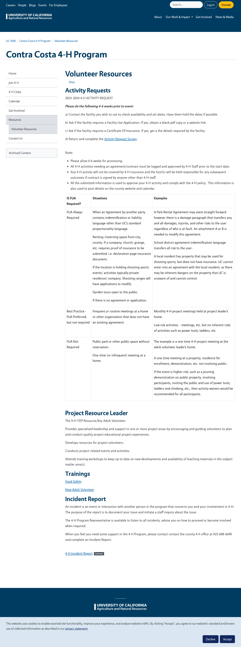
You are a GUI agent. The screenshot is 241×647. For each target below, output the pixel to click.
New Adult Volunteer (79, 489)
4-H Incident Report (84, 553)
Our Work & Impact (178, 17)
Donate (226, 5)
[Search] (201, 4)
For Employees (58, 5)
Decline (210, 639)
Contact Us (15, 138)
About (158, 17)
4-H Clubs (15, 92)
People (22, 5)
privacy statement (76, 628)
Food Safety (73, 481)
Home (12, 73)
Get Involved (204, 17)
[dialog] (120, 632)
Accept (227, 639)
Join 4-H (14, 83)
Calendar (14, 101)
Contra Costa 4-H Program (35, 41)
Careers (10, 5)
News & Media (225, 17)
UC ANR (11, 41)
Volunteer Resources (24, 129)
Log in (211, 5)
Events (42, 5)
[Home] (29, 17)
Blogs (32, 5)
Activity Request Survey (120, 139)
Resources (15, 120)
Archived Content (20, 153)
